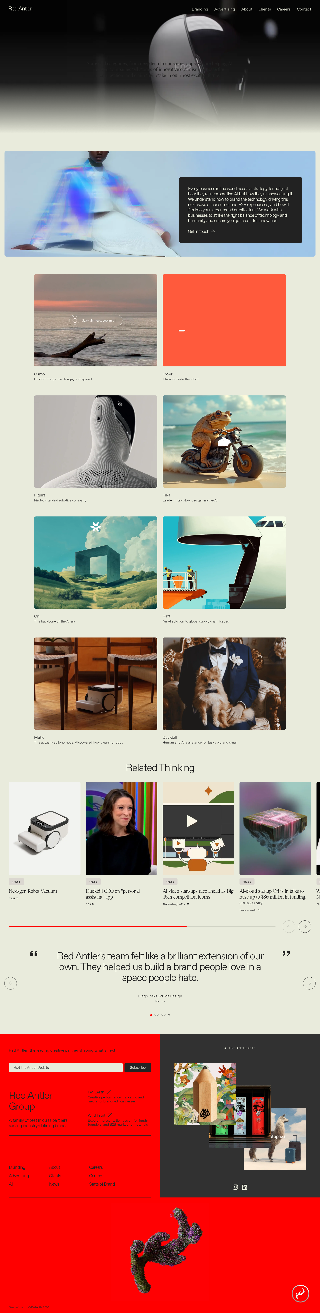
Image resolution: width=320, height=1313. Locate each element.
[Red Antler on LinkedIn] (244, 1187)
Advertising (224, 9)
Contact (304, 9)
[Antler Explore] (300, 1293)
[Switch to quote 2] (155, 1015)
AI (10, 1184)
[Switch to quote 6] (169, 1015)
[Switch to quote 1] (151, 1015)
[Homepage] (20, 8)
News (54, 1184)
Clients (264, 9)
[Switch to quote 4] (162, 1015)
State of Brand (102, 1184)
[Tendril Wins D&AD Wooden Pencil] (205, 1094)
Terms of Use (16, 1307)
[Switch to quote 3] (158, 1015)
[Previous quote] (10, 983)
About (246, 9)
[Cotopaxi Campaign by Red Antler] (275, 1139)
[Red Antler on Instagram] (235, 1187)
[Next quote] (309, 983)
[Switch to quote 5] (165, 1015)
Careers (284, 9)
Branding (200, 9)
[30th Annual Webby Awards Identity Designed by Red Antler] (240, 1116)
